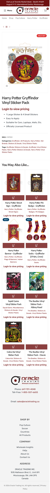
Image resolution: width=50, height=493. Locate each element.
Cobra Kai (9, 358)
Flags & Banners (10, 259)
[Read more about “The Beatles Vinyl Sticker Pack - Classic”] (36, 346)
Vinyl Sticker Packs (29, 143)
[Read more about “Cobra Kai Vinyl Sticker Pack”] (13, 346)
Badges (32, 212)
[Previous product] (3, 26)
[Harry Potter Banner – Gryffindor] (13, 230)
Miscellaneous (18, 308)
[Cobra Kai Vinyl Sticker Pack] (13, 332)
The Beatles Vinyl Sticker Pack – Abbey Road (36, 304)
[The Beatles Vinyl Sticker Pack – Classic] (36, 332)
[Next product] (9, 26)
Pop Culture (20, 18)
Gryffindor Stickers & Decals (17, 147)
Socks (36, 262)
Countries (25, 432)
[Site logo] (27, 10)
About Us (25, 454)
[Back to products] (6, 26)
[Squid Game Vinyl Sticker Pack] (13, 281)
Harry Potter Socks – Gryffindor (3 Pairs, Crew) (36, 253)
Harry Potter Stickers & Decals (18, 150)
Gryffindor (43, 18)
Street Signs (13, 212)
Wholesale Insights (25, 447)
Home (4, 18)
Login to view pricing (15, 109)
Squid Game (7, 308)
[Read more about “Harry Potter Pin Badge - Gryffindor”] (36, 197)
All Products (25, 141)
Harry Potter (32, 18)
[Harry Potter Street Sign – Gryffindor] (13, 183)
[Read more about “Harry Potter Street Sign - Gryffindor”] (13, 197)
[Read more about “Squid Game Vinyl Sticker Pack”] (13, 296)
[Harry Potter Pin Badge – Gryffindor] (36, 183)
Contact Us (25, 457)
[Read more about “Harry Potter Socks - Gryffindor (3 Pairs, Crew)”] (36, 245)
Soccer (25, 428)
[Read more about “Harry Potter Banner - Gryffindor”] (13, 245)
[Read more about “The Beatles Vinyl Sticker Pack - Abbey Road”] (36, 296)
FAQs (25, 450)
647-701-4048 (29, 389)
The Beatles (32, 311)
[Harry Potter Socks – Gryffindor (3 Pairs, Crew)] (36, 230)
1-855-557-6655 (30, 392)
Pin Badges (40, 212)
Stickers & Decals (15, 143)
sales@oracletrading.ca (28, 401)
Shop (11, 18)
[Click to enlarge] (7, 86)
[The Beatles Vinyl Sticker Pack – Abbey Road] (36, 281)
